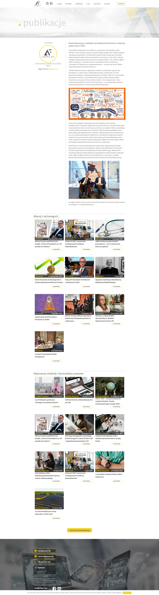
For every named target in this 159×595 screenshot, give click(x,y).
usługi (59, 4)
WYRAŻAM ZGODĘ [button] (127, 592)
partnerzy (97, 4)
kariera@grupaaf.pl (45, 556)
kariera (121, 4)
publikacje (79, 4)
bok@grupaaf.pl (44, 551)
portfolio (68, 4)
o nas (88, 4)
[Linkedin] (47, 3)
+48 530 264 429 (44, 562)
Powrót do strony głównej (79, 530)
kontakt (107, 4)
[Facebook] (51, 3)
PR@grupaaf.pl (53, 69)
